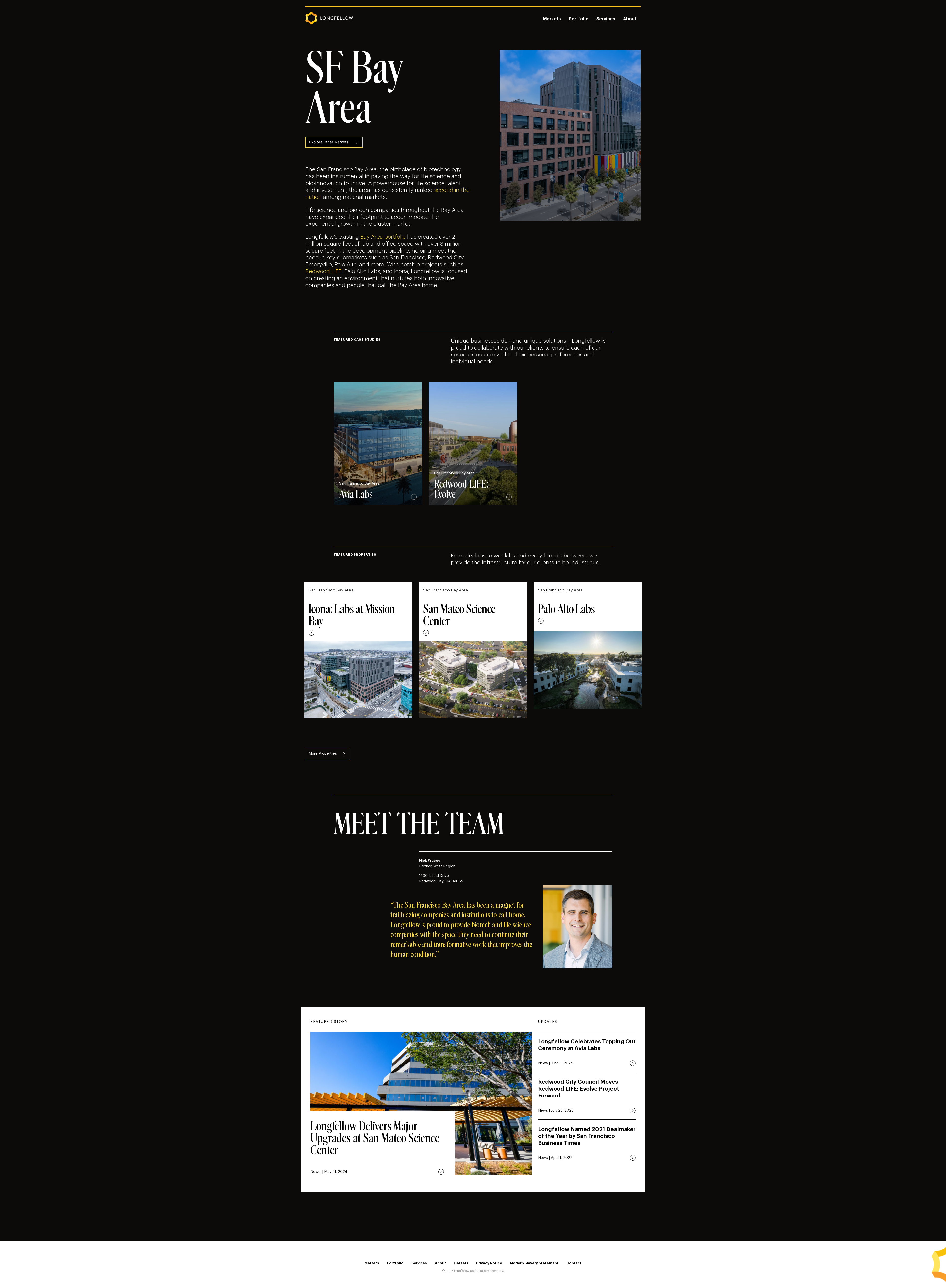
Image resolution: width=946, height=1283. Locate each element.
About (630, 19)
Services (605, 19)
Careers (461, 1263)
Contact (574, 1263)
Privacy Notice (489, 1263)
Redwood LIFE (323, 271)
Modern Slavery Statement (534, 1263)
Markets (552, 19)
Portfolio (579, 19)
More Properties (323, 753)
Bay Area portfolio (383, 237)
